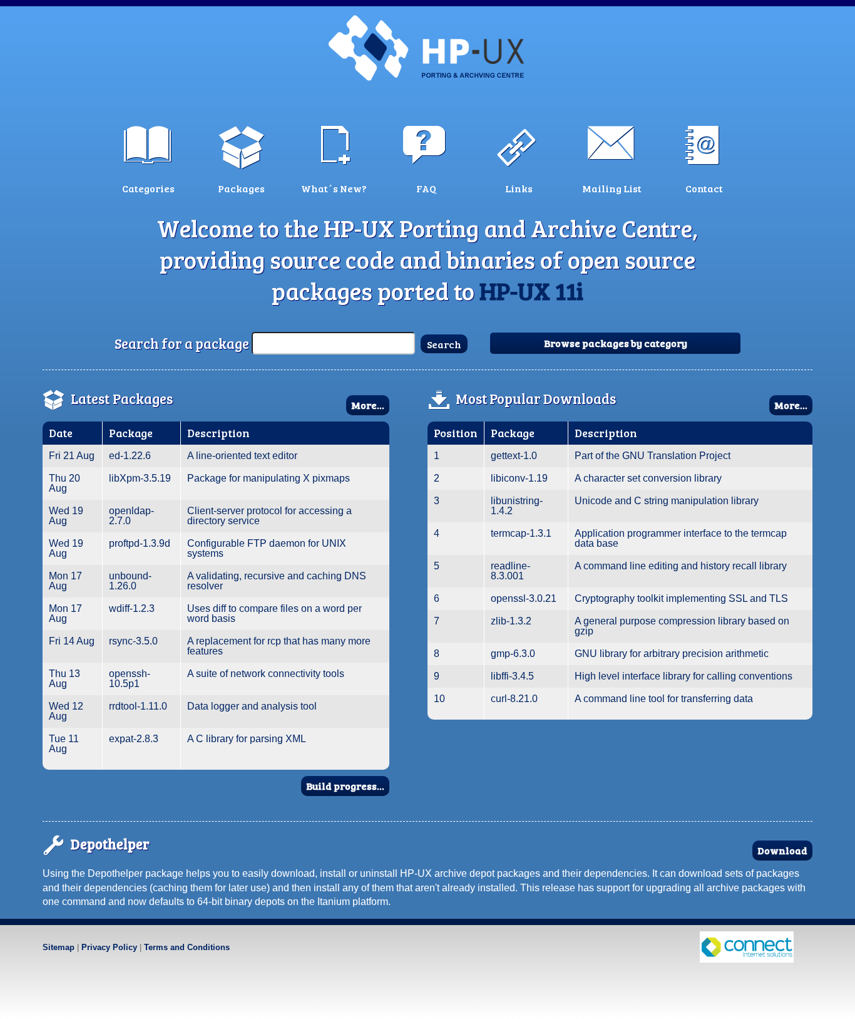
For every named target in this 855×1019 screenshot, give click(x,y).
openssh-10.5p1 (129, 678)
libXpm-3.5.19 (140, 478)
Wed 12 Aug (66, 711)
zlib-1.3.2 (511, 621)
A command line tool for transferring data (664, 698)
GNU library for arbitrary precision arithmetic (672, 653)
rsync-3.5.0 (133, 641)
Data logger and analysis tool (252, 706)
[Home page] (427, 47)
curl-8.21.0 (514, 698)
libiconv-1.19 (519, 478)
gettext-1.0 (514, 455)
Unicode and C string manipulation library (667, 500)
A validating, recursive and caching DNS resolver (276, 581)
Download (782, 850)
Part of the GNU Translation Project (652, 455)
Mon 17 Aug (65, 581)
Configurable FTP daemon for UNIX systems (266, 548)
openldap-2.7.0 (131, 515)
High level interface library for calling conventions (683, 676)
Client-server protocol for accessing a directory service (269, 515)
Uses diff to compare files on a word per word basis (274, 613)
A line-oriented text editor (242, 455)
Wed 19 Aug (66, 515)
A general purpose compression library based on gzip (682, 626)
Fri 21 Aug (72, 455)
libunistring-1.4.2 (517, 505)
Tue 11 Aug (64, 743)
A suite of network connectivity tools (265, 673)
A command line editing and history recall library (681, 566)
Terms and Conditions (187, 947)
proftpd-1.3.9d (139, 543)
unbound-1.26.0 (130, 581)
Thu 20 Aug (64, 483)
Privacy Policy (109, 947)
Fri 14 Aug (72, 641)
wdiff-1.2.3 (132, 608)
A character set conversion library (648, 478)
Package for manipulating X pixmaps (268, 478)
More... (367, 404)
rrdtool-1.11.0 (138, 706)
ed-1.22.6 (130, 455)
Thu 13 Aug (64, 678)
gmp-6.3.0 (513, 653)
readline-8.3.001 (510, 571)
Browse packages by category (615, 342)
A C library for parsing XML (246, 738)
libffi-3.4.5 (512, 676)
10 (439, 698)
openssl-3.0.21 (523, 598)
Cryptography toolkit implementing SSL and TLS (681, 598)
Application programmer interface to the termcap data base (681, 538)
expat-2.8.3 (133, 738)
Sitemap (58, 947)
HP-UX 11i (531, 290)
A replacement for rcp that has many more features (279, 646)
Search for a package (182, 343)
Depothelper (110, 843)
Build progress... (345, 785)
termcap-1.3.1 (521, 533)
